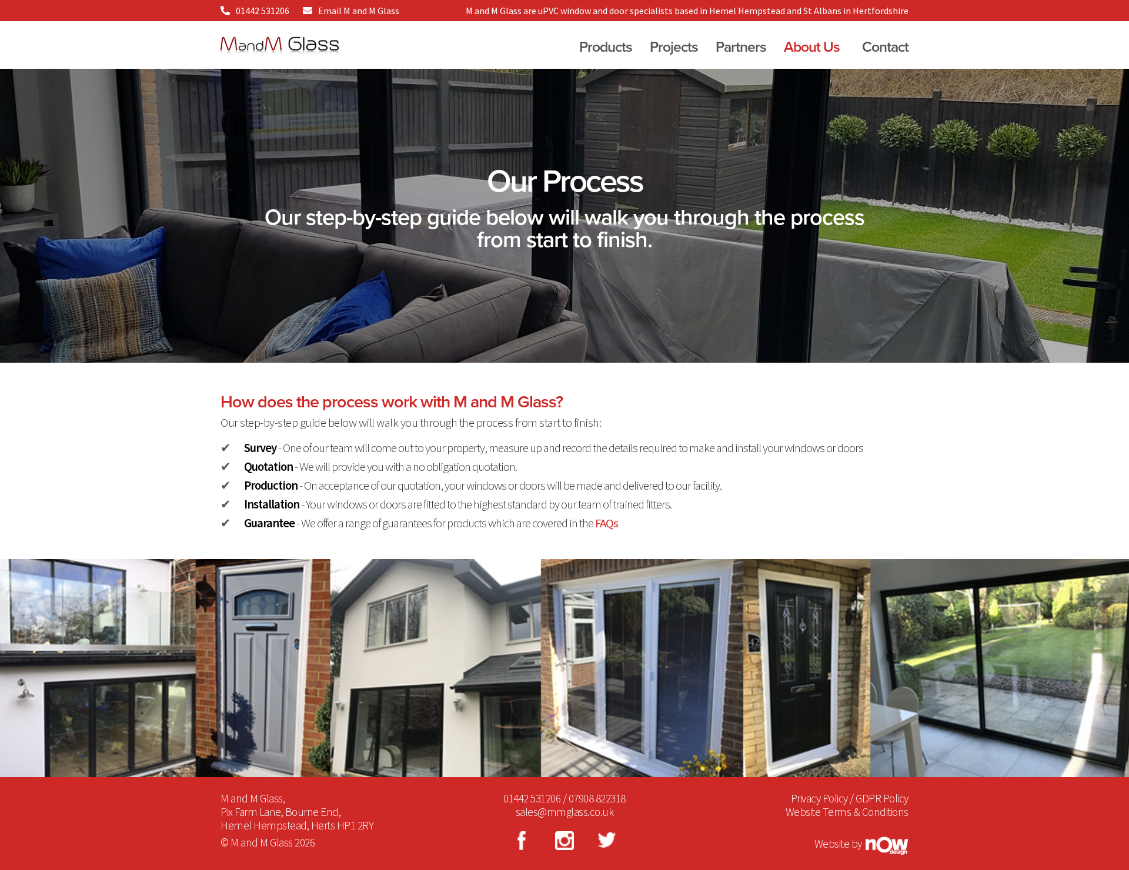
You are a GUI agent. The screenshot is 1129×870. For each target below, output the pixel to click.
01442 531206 (262, 10)
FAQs (606, 523)
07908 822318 (597, 798)
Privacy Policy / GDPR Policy (849, 798)
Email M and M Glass (358, 10)
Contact (885, 47)
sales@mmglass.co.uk (565, 812)
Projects (674, 47)
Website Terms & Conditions (847, 812)
